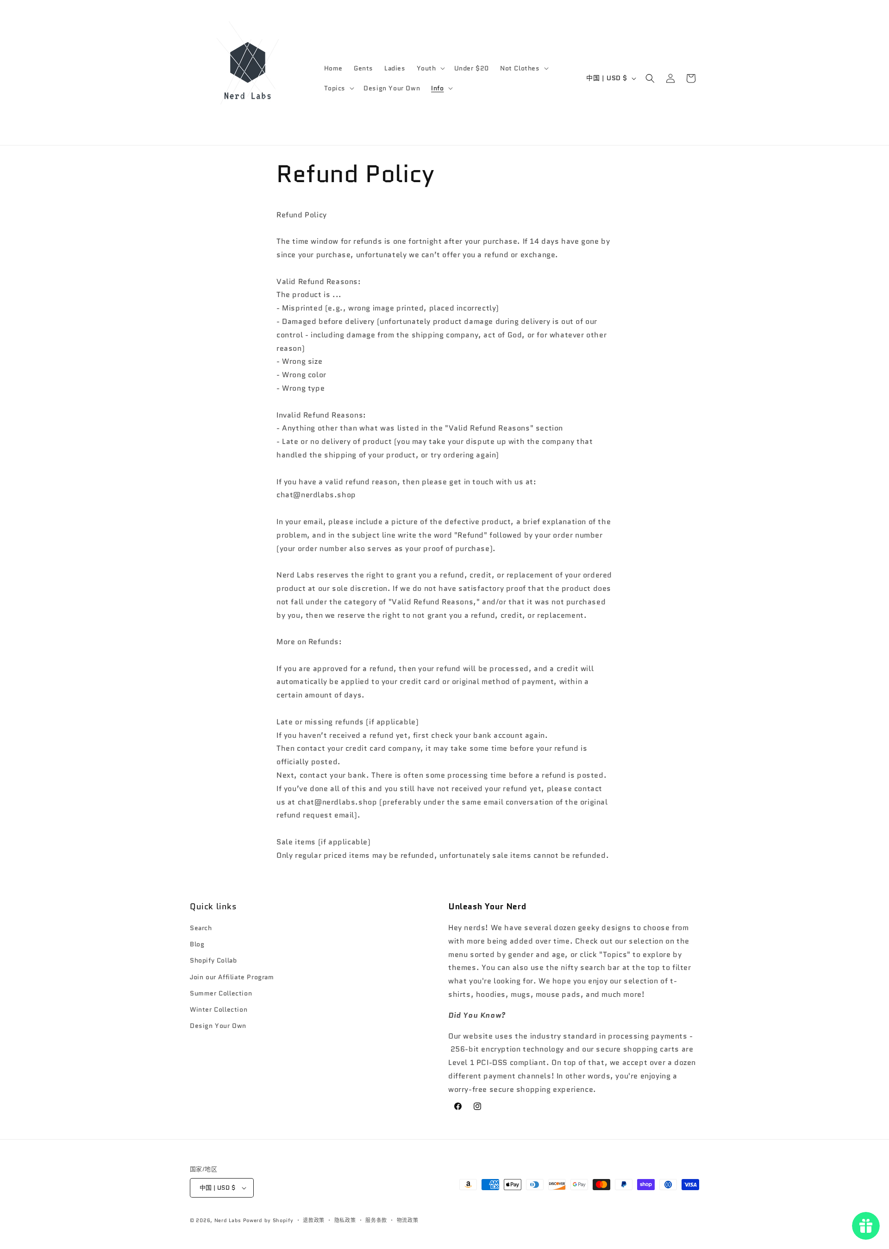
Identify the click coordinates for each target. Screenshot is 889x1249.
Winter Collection (218, 1009)
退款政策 (314, 1220)
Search (201, 927)
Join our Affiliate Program (232, 977)
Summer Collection (221, 993)
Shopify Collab (213, 960)
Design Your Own (218, 1025)
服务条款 (376, 1220)
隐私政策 (345, 1220)
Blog (197, 944)
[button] (430, 68)
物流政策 (408, 1220)
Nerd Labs (227, 1220)
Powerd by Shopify (268, 1220)
